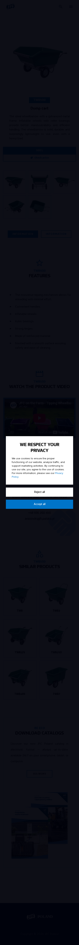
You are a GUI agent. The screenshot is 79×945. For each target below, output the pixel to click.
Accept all (39, 504)
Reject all (39, 492)
